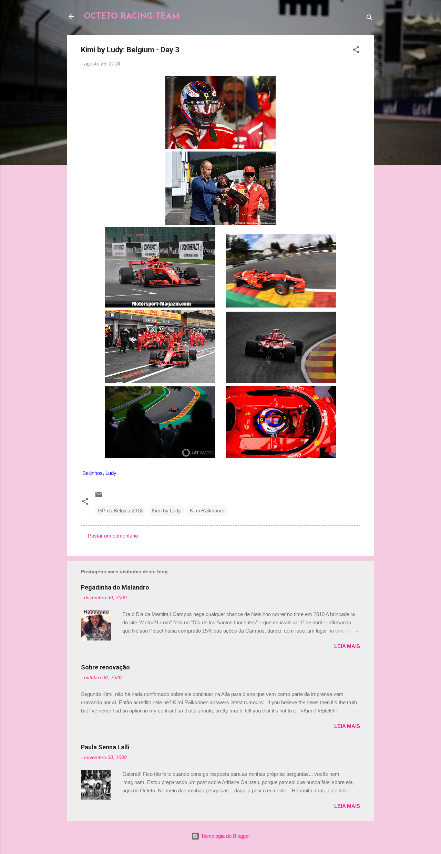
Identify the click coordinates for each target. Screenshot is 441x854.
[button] (356, 50)
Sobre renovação (105, 667)
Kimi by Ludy (166, 510)
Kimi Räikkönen (207, 510)
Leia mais (347, 646)
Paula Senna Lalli (105, 747)
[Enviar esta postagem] (99, 497)
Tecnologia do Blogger (224, 836)
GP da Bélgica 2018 (120, 510)
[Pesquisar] (370, 18)
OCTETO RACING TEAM (132, 16)
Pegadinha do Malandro (115, 587)
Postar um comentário (113, 536)
